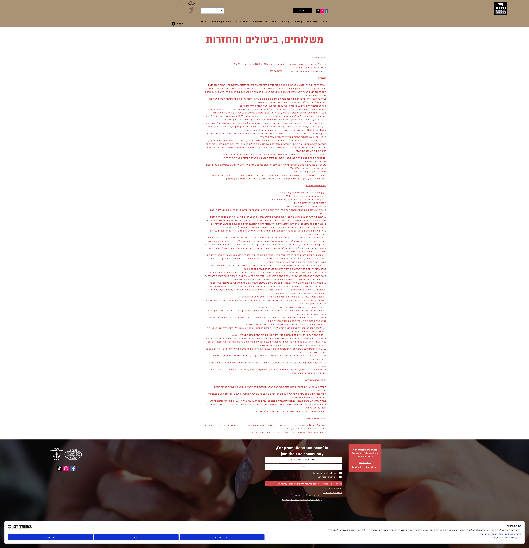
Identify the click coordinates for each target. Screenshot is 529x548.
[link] (180, 3)
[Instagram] (322, 11)
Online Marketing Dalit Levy (302, 500)
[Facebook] (326, 11)
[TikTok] (318, 11)
